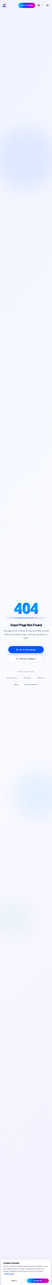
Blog (16, 684)
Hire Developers (31, 684)
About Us (41, 678)
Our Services (12, 678)
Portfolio (27, 678)
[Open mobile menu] (47, 5)
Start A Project (26, 5)
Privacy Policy (9, 1274)
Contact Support (27, 659)
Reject (14, 1281)
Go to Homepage (27, 650)
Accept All (38, 1281)
